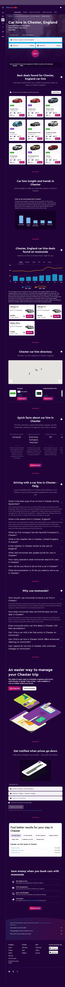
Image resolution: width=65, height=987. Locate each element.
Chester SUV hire (15, 852)
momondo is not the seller (18, 927)
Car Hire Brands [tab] (27, 835)
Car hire (10, 16)
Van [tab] (44, 262)
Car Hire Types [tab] (16, 835)
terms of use (30, 810)
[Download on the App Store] (53, 952)
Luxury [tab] (49, 262)
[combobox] (13, 35)
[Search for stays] (3, 16)
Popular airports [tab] (53, 835)
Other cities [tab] (15, 839)
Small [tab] (20, 262)
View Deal (22, 115)
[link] (30, 316)
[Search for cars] (3, 20)
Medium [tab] (27, 262)
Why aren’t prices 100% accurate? (20, 934)
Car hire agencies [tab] (40, 835)
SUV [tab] (39, 262)
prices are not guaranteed (45, 922)
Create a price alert (32, 900)
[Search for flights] (3, 12)
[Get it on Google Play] (53, 948)
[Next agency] (59, 381)
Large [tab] (33, 262)
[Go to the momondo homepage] (11, 7)
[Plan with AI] (3, 27)
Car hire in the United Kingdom (21, 16)
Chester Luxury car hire (17, 850)
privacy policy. (38, 810)
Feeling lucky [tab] (40, 839)
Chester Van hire (15, 848)
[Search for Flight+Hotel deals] (3, 23)
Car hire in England (35, 16)
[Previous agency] (10, 381)
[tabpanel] (35, 215)
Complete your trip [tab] (27, 839)
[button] (3, 7)
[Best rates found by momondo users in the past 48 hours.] (61, 77)
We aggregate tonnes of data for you (21, 930)
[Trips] (3, 31)
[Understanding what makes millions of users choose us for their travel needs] (61, 591)
